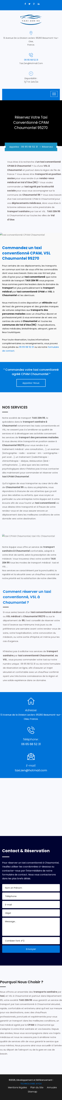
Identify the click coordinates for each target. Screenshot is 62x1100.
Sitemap (32, 1091)
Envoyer (31, 949)
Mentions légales (17, 1087)
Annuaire (52, 1087)
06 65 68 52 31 (31, 59)
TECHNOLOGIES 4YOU (31, 1083)
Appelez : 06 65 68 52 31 (23, 146)
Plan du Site (36, 1087)
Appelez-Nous (31, 382)
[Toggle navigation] (54, 94)
